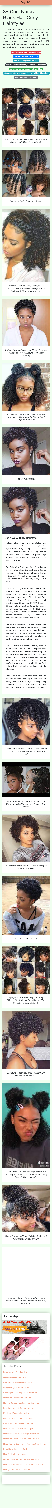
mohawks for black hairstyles (26, 56)
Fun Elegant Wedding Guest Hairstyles (20, 1392)
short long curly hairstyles (26, 77)
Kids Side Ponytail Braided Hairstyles (19, 1408)
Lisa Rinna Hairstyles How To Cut (17, 1382)
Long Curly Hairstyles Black (15, 1449)
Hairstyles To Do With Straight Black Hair (21, 1434)
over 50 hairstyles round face (26, 61)
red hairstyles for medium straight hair (26, 69)
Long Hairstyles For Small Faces (17, 1387)
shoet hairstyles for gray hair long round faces (26, 65)
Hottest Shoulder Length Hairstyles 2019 (21, 1459)
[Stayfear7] (26, 1348)
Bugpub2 (25, 2)
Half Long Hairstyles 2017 (14, 1377)
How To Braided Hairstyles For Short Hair (21, 1403)
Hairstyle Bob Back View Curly (16, 1469)
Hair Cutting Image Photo (14, 1454)
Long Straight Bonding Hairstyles (17, 1372)
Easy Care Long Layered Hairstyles (18, 1423)
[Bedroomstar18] (24, 1326)
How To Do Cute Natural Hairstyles (18, 1428)
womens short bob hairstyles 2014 (26, 52)
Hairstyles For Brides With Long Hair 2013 (21, 1439)
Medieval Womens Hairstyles (16, 1413)
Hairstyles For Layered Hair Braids (18, 1398)
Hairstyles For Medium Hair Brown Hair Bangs (23, 1464)
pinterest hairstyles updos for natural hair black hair (26, 73)
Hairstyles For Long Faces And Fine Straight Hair (24, 1444)
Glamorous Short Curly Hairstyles (18, 1418)
